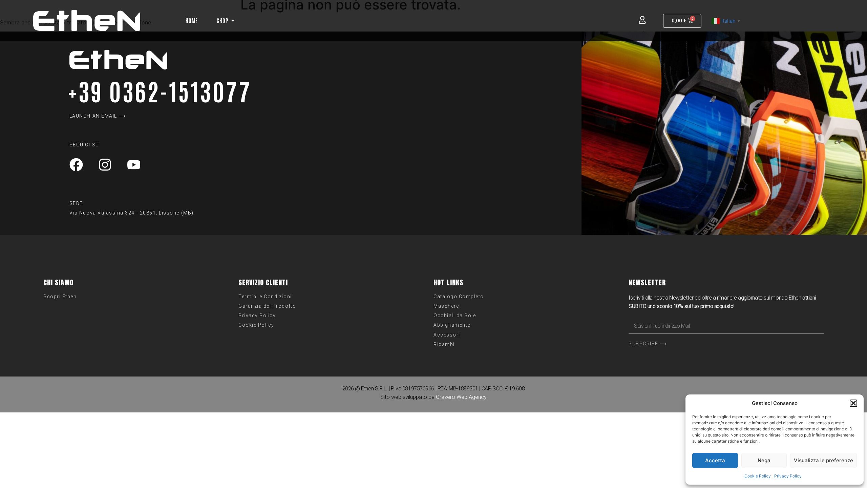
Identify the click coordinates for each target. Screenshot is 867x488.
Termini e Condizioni (265, 296)
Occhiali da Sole (455, 315)
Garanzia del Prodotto (267, 306)
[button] (853, 403)
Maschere (446, 306)
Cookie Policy (757, 476)
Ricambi (444, 344)
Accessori (447, 335)
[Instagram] (105, 164)
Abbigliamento (452, 325)
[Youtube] (133, 164)
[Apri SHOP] (232, 20)
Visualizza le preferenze (823, 460)
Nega (764, 460)
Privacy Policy (788, 476)
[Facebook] (76, 164)
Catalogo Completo (459, 296)
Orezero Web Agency (461, 397)
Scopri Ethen (60, 296)
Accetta (715, 460)
